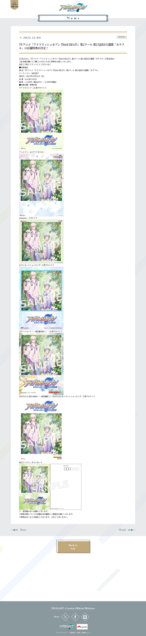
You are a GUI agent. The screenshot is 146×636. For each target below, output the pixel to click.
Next (122, 530)
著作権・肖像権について (83, 633)
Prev (23, 530)
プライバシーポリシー (62, 633)
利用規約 (72, 633)
